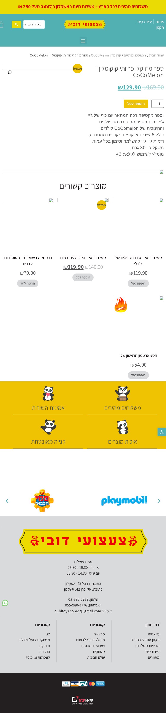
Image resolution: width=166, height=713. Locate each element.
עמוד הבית (156, 55)
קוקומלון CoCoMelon (106, 55)
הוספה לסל (136, 104)
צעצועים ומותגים (135, 55)
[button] (162, 432)
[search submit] (16, 24)
